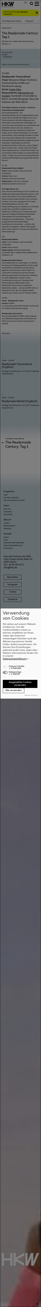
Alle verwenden (13, 690)
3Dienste (15, 668)
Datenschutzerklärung (14, 659)
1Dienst (14, 674)
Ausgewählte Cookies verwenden (20, 683)
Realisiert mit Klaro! (30, 695)
